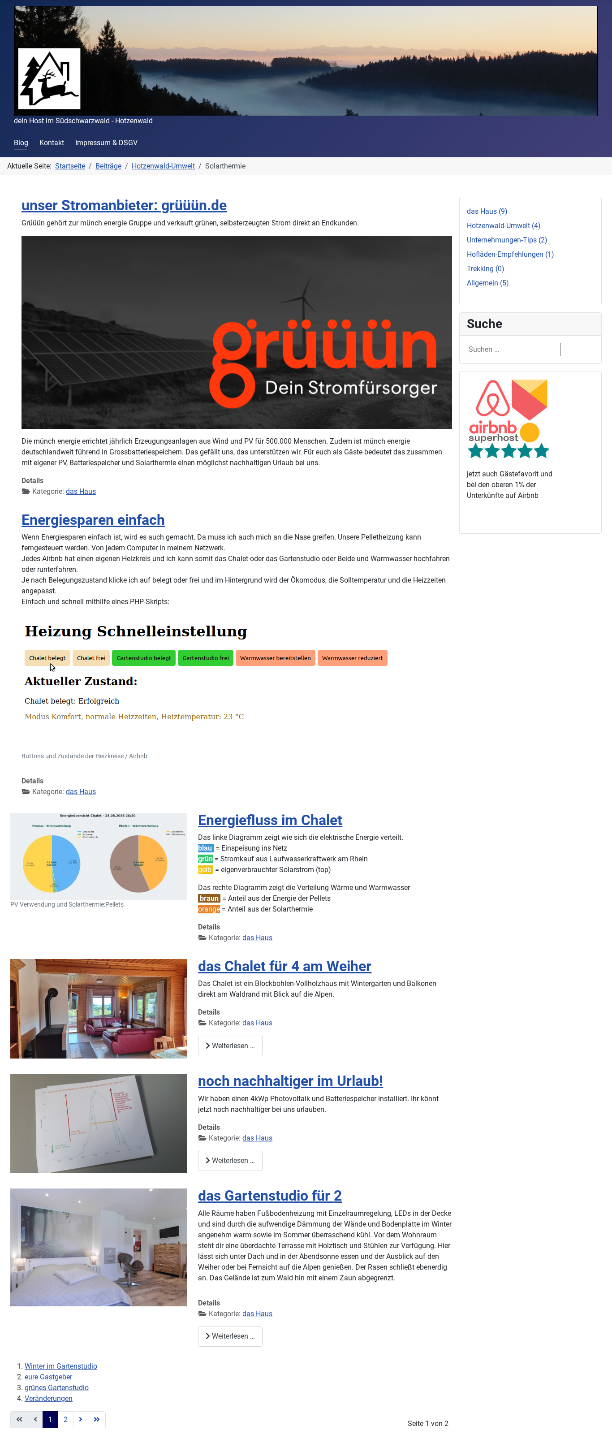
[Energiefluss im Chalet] (98, 855)
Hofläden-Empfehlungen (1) (510, 254)
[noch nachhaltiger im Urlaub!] (98, 1123)
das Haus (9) (487, 211)
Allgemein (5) (488, 283)
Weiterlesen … (232, 1045)
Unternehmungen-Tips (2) (507, 240)
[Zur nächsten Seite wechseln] (80, 1419)
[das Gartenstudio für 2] (98, 1247)
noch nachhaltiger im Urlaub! (290, 1080)
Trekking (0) (485, 268)
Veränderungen (49, 1398)
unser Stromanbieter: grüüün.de (124, 205)
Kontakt (51, 142)
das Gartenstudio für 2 (270, 1195)
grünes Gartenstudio (57, 1387)
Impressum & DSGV (106, 142)
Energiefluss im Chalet (270, 820)
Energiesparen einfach (93, 519)
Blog (21, 142)
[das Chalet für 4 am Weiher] (98, 1008)
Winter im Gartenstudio (61, 1366)
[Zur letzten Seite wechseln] (97, 1419)
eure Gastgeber (48, 1377)
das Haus (81, 491)
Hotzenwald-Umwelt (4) (504, 225)
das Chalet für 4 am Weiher (284, 966)
